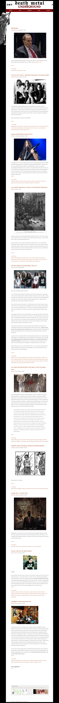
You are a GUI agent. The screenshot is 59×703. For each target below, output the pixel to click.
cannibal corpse (20, 70)
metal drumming (17, 662)
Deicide (20, 359)
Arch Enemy (29, 181)
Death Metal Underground (23, 701)
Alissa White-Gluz (16, 181)
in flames (19, 259)
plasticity (16, 129)
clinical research (23, 439)
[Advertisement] (30, 19)
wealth (43, 595)
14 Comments (13, 68)
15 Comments (13, 179)
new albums (29, 546)
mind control (22, 662)
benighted (19, 488)
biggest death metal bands (36, 357)
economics (23, 593)
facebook (36, 257)
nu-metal (33, 546)
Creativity (37, 126)
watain (40, 595)
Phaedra (12, 129)
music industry (17, 595)
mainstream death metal (37, 359)
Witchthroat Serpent (44, 488)
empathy (40, 439)
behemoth (20, 257)
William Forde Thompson (43, 441)
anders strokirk (23, 181)
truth (37, 595)
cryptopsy (41, 126)
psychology (21, 129)
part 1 (19, 162)
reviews (29, 10)
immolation (31, 593)
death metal (16, 359)
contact (48, 10)
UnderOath (38, 261)
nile (39, 488)
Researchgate (36, 441)
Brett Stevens (14, 30)
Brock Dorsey (14, 267)
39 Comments (13, 658)
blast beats (20, 660)
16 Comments (13, 256)
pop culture (33, 259)
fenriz (45, 660)
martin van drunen (20, 182)
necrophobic (27, 182)
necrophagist (23, 595)
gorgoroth (13, 182)
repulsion (27, 662)
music (27, 441)
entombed (45, 439)
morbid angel (23, 441)
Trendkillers (36, 662)
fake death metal (42, 257)
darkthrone (36, 660)
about (10, 10)
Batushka (15, 488)
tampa (25, 70)
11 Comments (13, 124)
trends (40, 662)
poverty (27, 595)
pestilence (32, 182)
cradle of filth (31, 257)
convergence (32, 126)
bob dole (15, 70)
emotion (37, 439)
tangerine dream (26, 129)
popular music (38, 259)
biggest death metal (26, 357)
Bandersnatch (16, 126)
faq (20, 10)
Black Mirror (21, 126)
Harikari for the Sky (31, 488)
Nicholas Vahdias (15, 136)
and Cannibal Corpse (37, 62)
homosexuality (14, 259)
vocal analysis (36, 182)
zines (39, 10)
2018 (14, 546)
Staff (13, 189)
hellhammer (13, 441)
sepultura (16, 261)
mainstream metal (24, 259)
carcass (12, 359)
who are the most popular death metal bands (25, 362)
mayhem (35, 593)
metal (43, 359)
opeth (29, 259)
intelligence (18, 441)
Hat (16, 182)
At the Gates (15, 357)
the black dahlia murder (30, 261)
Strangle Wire (38, 546)
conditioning (31, 660)
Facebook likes (25, 359)
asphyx (32, 181)
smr (19, 261)
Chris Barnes (43, 181)
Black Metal (15, 660)
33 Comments (13, 590)
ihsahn (37, 488)
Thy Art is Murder (32, 595)
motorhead (42, 593)
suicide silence (23, 261)
